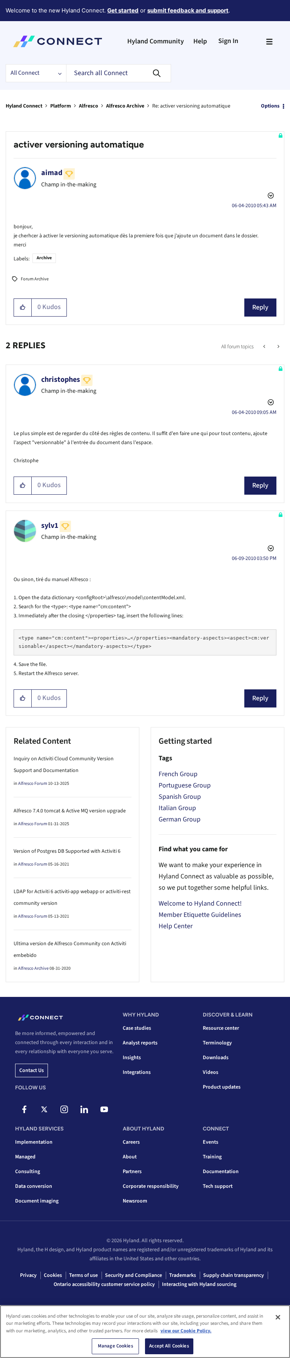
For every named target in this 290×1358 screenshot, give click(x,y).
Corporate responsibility (151, 1186)
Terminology (217, 1043)
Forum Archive (35, 279)
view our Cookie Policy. (185, 1330)
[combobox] (118, 73)
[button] (23, 307)
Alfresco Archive (125, 106)
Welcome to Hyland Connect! (200, 903)
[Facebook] (24, 1109)
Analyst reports (140, 1043)
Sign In (228, 41)
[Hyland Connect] (58, 41)
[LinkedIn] (84, 1109)
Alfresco (88, 106)
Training (212, 1157)
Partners (132, 1171)
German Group (180, 819)
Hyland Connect (24, 106)
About (130, 1157)
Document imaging (37, 1201)
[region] (145, 1331)
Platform (60, 106)
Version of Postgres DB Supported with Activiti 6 (67, 851)
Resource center (221, 1028)
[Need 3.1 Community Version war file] (264, 347)
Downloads (215, 1057)
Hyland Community (155, 41)
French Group (178, 774)
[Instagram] (64, 1109)
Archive (44, 258)
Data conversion (33, 1186)
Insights (132, 1057)
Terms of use (83, 1275)
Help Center (176, 926)
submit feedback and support (187, 10)
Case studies (137, 1028)
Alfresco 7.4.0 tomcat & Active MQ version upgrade (70, 811)
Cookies (53, 1275)
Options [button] (270, 106)
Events (210, 1142)
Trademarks (182, 1275)
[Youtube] (104, 1109)
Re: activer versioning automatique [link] (191, 106)
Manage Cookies (115, 1346)
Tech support (218, 1186)
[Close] (278, 1317)
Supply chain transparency (233, 1275)
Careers (131, 1142)
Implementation (33, 1142)
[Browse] (269, 41)
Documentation (221, 1171)
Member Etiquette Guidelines (200, 915)
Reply (260, 307)
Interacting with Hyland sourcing (199, 1284)
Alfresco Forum (32, 783)
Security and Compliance (133, 1275)
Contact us (31, 1070)
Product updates (222, 1087)
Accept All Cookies (169, 1346)
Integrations (137, 1072)
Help (200, 41)
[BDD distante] (277, 347)
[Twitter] (44, 1109)
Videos (210, 1072)
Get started (123, 10)
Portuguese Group (185, 785)
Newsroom (135, 1201)
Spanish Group (180, 796)
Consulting (27, 1171)
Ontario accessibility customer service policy (104, 1284)
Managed (25, 1157)
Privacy (28, 1275)
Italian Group (177, 808)
